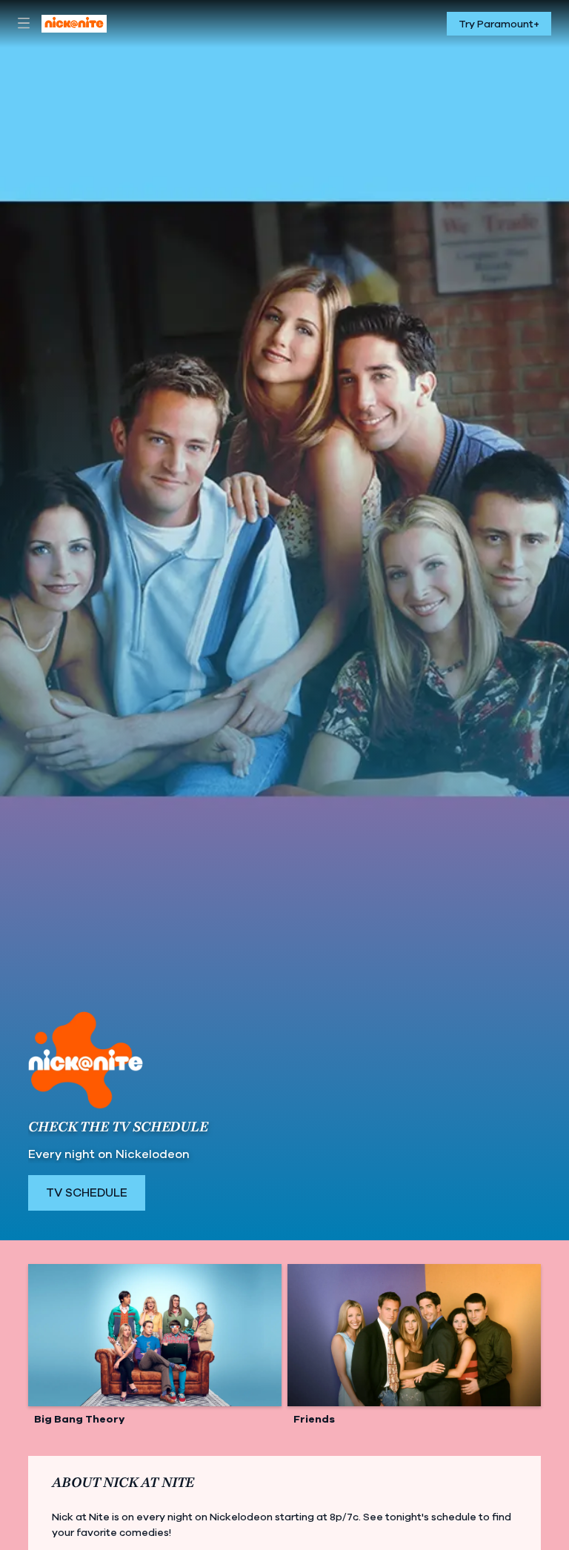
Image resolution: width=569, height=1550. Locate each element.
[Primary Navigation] (24, 24)
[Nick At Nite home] (74, 24)
